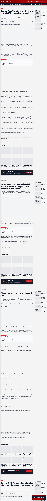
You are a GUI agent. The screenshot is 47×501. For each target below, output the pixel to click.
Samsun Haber (28, 4)
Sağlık (7, 4)
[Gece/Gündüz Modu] (39, 4)
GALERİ (37, 4)
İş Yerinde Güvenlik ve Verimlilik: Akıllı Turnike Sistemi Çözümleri (20, 62)
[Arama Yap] (41, 4)
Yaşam (25, 4)
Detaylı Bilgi (42, 497)
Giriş (45, 4)
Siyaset (16, 4)
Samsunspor (21, 4)
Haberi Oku (10, 63)
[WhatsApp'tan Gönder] (19, 21)
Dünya (13, 4)
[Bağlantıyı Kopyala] (21, 21)
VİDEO (33, 4)
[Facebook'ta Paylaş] (16, 21)
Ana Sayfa (2, 180)
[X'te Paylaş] (17, 21)
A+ (32, 21)
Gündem (4, 4)
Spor (10, 4)
